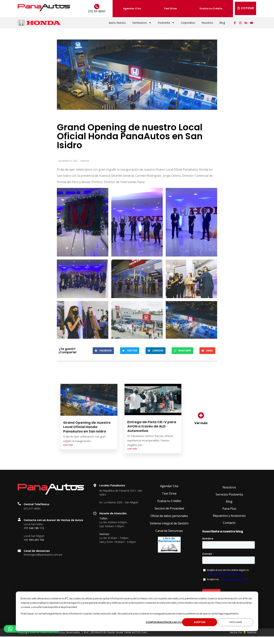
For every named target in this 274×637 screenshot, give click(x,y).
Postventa (164, 22)
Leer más (68, 444)
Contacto (229, 523)
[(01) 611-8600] (96, 6)
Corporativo (188, 22)
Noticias (85, 160)
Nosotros (207, 22)
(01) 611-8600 (96, 11)
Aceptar (199, 622)
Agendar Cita (132, 8)
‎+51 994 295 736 (34, 540)
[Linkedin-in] (246, 23)
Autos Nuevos (117, 22)
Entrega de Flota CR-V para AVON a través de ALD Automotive (151, 426)
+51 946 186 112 (34, 528)
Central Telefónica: (37, 504)
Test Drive (170, 8)
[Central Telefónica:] (19, 503)
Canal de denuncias (37, 551)
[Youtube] (251, 23)
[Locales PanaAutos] (95, 485)
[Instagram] (240, 23)
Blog (222, 22)
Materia (251, 632)
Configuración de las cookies (167, 622)
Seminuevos (139, 22)
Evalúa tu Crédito (211, 8)
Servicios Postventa (229, 494)
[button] (103, 350)
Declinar (235, 622)
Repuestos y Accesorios (229, 516)
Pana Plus (229, 509)
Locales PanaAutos (112, 485)
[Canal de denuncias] (19, 550)
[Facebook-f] (235, 23)
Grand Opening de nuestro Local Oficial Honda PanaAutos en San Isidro (87, 427)
